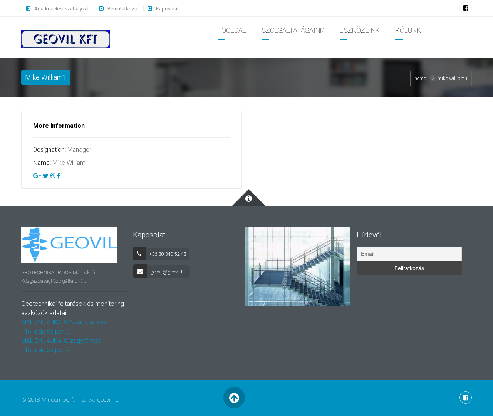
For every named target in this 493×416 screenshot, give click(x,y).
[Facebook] (465, 8)
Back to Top (233, 397)
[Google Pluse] (37, 175)
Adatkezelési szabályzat (61, 9)
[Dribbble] (52, 175)
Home (420, 78)
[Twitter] (46, 175)
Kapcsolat (167, 9)
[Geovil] (65, 38)
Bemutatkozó (122, 9)
